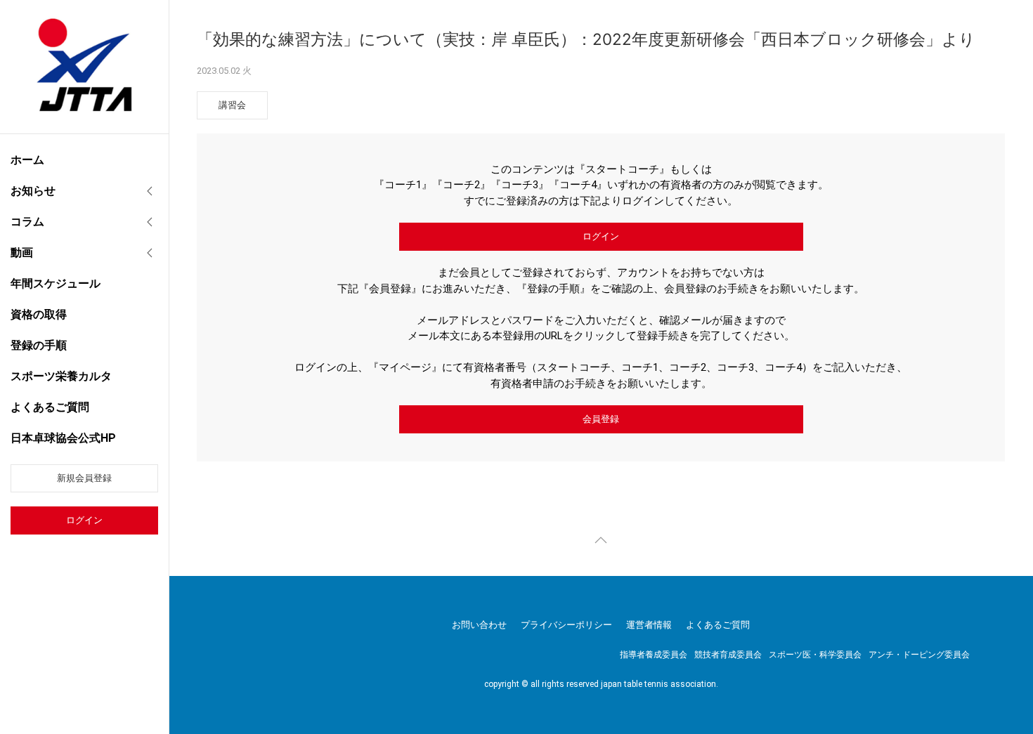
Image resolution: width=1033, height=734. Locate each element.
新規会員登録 (84, 478)
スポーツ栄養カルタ (61, 376)
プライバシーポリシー (566, 625)
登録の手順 (39, 345)
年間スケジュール (55, 283)
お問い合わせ (479, 625)
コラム (27, 221)
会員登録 (601, 419)
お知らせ (33, 190)
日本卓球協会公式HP (63, 438)
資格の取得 (39, 314)
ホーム (27, 159)
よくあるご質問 (50, 407)
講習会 (232, 105)
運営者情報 (649, 625)
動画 (22, 252)
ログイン (84, 520)
